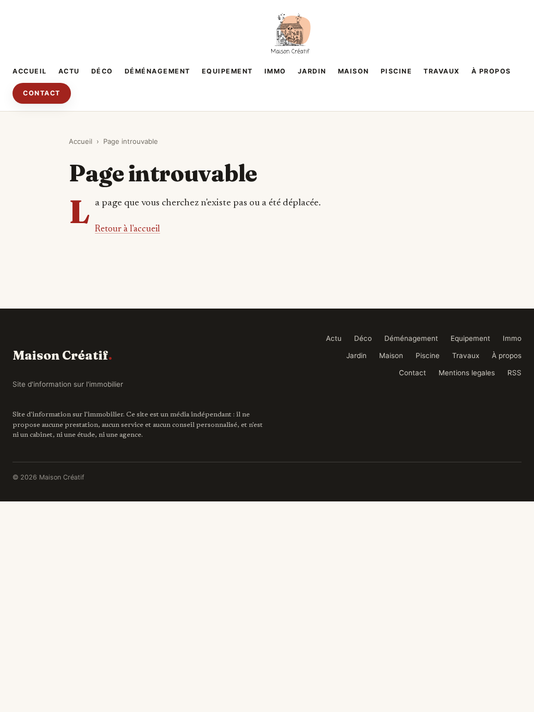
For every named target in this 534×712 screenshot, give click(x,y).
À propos (491, 71)
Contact (41, 93)
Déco (102, 71)
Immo (275, 71)
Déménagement (157, 71)
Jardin (312, 71)
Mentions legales (467, 373)
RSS (514, 373)
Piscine (396, 71)
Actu (69, 71)
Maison (353, 71)
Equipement (227, 71)
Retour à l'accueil (127, 229)
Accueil (30, 71)
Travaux (441, 71)
